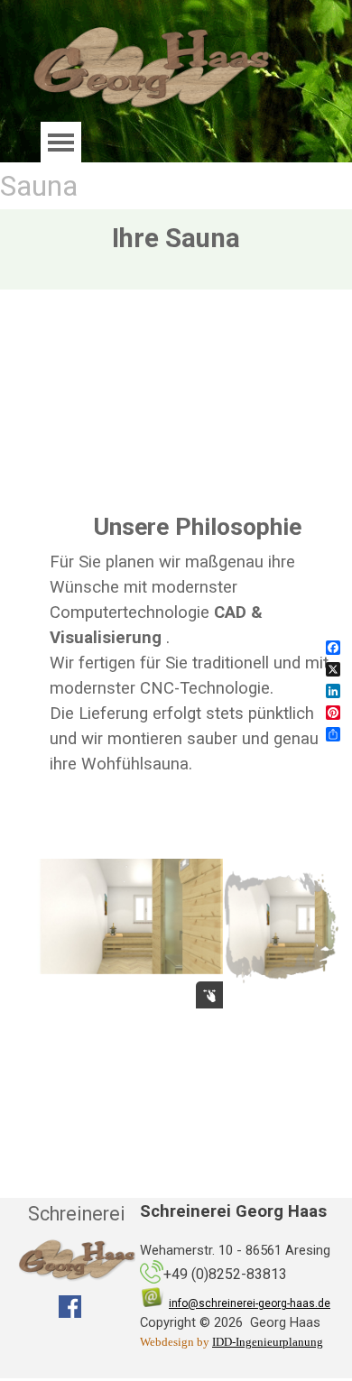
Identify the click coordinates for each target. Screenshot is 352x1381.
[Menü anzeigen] (61, 142)
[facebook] (70, 1306)
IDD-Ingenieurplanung (267, 1342)
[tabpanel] (197, 655)
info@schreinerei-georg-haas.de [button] (249, 1303)
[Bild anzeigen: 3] (280, 926)
